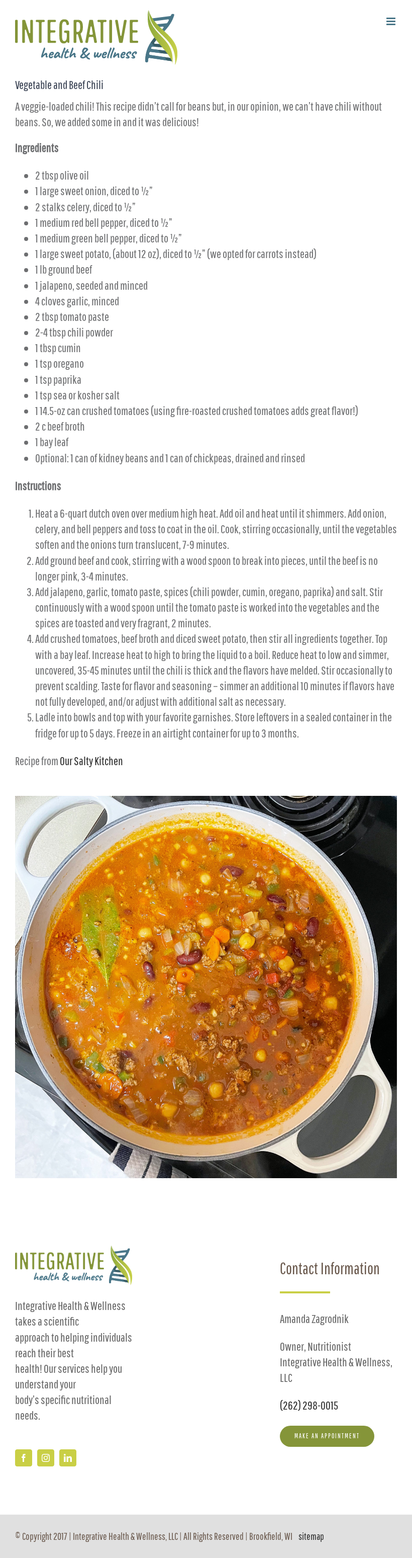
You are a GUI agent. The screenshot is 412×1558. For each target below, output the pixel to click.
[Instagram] (45, 1457)
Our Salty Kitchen (91, 761)
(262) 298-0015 (309, 1405)
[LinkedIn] (67, 1457)
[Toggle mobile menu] (391, 21)
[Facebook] (23, 1457)
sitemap (311, 1536)
